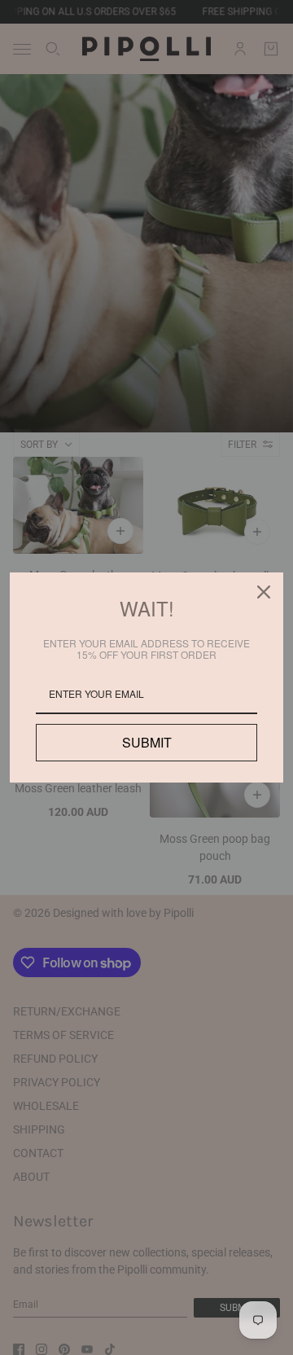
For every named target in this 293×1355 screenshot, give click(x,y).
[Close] (263, 592)
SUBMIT (146, 742)
